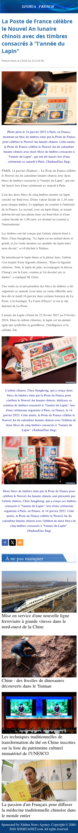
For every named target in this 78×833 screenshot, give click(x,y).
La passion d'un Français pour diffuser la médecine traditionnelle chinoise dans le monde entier (39, 809)
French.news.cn (11, 60)
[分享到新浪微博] (20, 542)
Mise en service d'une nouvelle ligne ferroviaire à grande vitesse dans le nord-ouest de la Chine (35, 621)
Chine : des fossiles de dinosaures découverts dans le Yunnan (33, 683)
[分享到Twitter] (12, 542)
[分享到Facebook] (5, 542)
